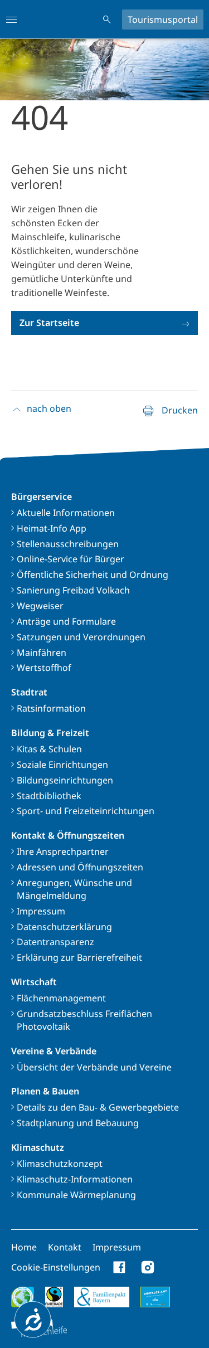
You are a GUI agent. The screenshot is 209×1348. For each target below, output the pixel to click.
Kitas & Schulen (49, 749)
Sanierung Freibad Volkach (73, 590)
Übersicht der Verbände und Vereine (94, 1067)
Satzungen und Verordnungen (81, 637)
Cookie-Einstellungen (55, 1267)
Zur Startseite (49, 323)
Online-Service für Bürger (70, 559)
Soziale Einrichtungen (62, 764)
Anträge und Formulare (66, 621)
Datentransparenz (55, 942)
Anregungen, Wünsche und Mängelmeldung (74, 889)
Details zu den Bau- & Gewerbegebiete (98, 1107)
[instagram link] (147, 1267)
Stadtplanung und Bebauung (78, 1123)
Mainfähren (41, 652)
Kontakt (64, 1247)
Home (24, 1247)
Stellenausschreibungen (68, 544)
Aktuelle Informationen (66, 513)
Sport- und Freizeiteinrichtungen (85, 811)
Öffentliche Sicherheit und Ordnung (92, 574)
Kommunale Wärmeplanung (76, 1195)
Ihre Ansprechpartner (63, 851)
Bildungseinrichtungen (65, 780)
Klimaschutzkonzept (60, 1163)
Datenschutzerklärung (64, 927)
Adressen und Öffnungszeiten (80, 867)
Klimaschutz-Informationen (75, 1179)
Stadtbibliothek (49, 796)
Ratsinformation (51, 708)
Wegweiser (40, 606)
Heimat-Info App (51, 528)
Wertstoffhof (44, 667)
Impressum (41, 911)
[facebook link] (119, 1267)
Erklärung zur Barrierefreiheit (79, 957)
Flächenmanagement (61, 998)
